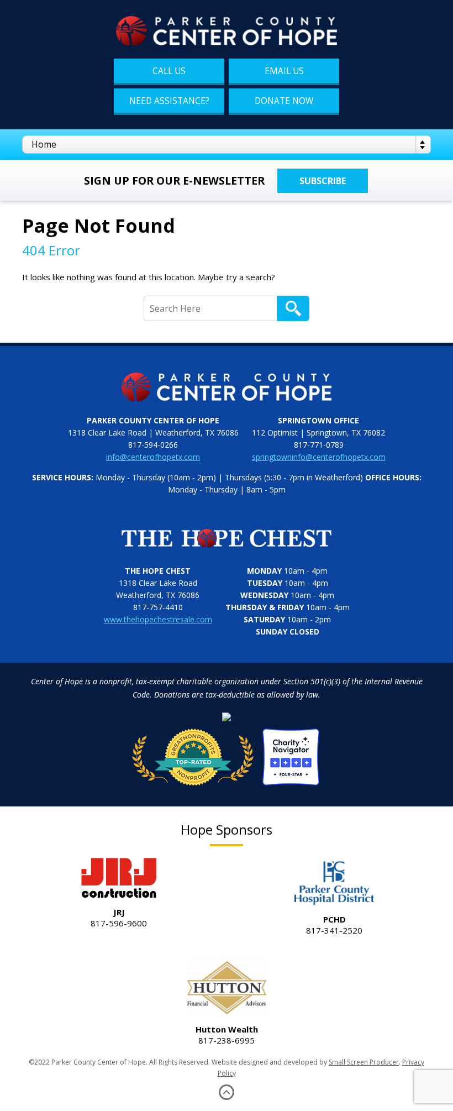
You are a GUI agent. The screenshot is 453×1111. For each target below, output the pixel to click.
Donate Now (284, 101)
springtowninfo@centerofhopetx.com (319, 457)
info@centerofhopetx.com (153, 457)
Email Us (284, 71)
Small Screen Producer (364, 1062)
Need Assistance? (169, 101)
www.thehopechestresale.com (158, 619)
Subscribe (322, 181)
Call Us (169, 71)
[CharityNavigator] (226, 753)
